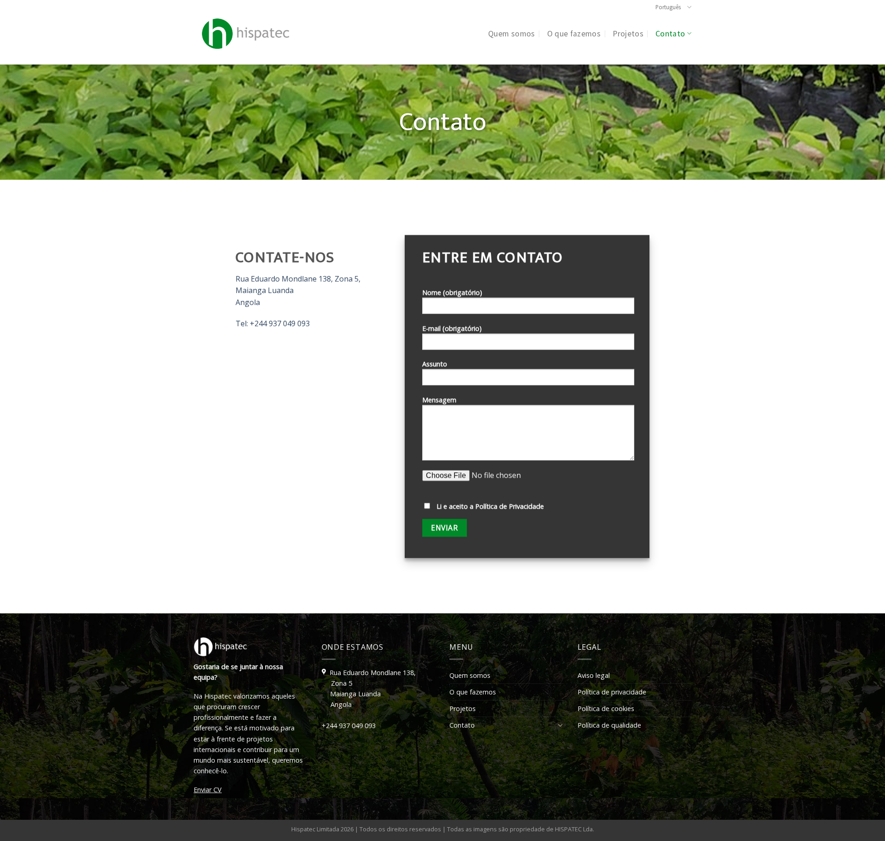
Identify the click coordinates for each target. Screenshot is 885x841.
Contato (670, 34)
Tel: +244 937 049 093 (272, 324)
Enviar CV (208, 789)
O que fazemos (574, 34)
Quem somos (511, 34)
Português (668, 7)
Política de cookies (606, 708)
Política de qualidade (609, 725)
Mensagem (439, 400)
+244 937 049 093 (349, 725)
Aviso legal (594, 675)
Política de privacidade (612, 692)
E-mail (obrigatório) (452, 328)
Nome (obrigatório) (452, 292)
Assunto (434, 364)
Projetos (628, 34)
